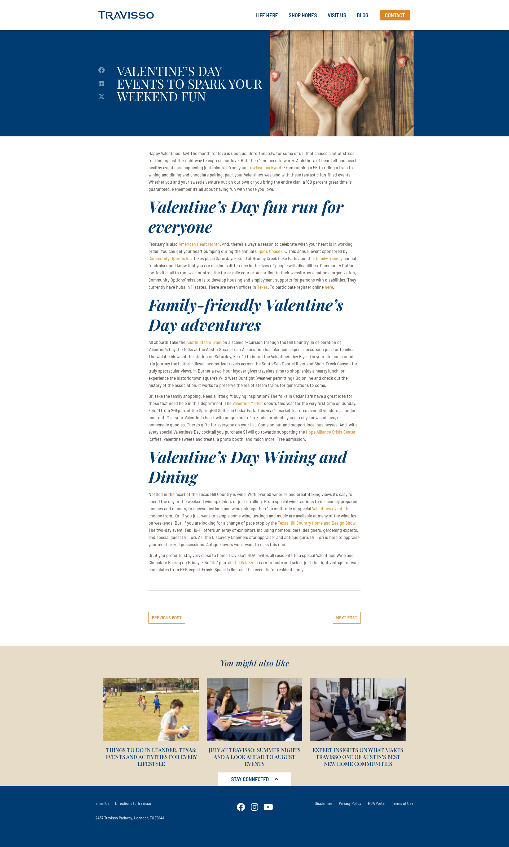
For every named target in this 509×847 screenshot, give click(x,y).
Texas (262, 287)
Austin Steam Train (203, 342)
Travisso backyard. (265, 167)
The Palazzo (243, 562)
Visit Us (337, 15)
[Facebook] (240, 807)
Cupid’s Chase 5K (270, 251)
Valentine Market (247, 403)
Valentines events (328, 508)
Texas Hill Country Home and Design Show (317, 523)
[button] (101, 70)
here (329, 287)
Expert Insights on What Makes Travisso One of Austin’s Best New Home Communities (358, 756)
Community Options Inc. (170, 258)
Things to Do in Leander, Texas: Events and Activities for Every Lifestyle (151, 756)
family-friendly (329, 258)
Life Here (267, 15)
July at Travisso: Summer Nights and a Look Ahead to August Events (255, 756)
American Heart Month (199, 244)
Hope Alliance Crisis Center (331, 432)
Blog (362, 15)
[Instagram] (254, 807)
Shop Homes (303, 15)
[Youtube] (268, 807)
